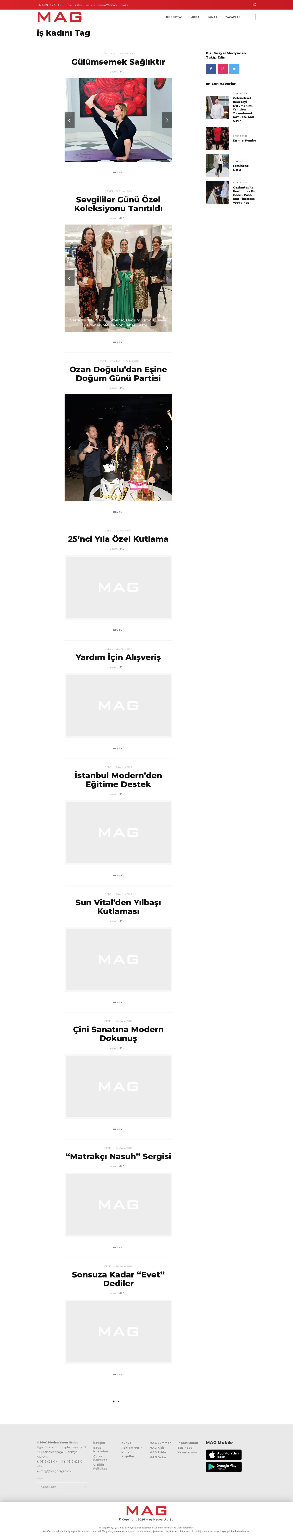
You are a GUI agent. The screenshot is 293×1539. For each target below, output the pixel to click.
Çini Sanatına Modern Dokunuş (118, 1033)
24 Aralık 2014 (124, 1020)
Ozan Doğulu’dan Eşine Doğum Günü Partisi (118, 373)
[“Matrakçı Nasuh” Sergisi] (118, 1205)
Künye (126, 1443)
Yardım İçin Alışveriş (118, 657)
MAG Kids (157, 1447)
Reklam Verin (132, 1447)
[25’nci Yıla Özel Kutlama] (118, 587)
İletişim (99, 1443)
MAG (122, 71)
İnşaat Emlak (188, 1443)
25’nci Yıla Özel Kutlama (118, 539)
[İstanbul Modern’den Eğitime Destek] (118, 832)
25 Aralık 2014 (124, 530)
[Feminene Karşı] (217, 165)
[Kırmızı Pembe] (217, 138)
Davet (108, 191)
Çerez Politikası (100, 1458)
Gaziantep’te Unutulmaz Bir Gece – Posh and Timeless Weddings (244, 195)
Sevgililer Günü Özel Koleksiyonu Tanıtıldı (118, 204)
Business (185, 1447)
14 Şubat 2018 (131, 360)
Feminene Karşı (241, 167)
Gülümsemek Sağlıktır (118, 62)
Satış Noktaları (100, 1449)
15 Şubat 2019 (127, 53)
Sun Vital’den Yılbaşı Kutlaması (118, 906)
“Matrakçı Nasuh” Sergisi (118, 1156)
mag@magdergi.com (55, 1471)
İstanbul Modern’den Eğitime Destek (118, 779)
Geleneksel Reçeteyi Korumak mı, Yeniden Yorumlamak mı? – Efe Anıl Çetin (243, 109)
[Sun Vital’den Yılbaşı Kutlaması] (118, 959)
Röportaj (109, 53)
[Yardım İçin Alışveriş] (118, 705)
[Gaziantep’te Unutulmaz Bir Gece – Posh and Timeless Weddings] (217, 192)
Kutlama (114, 360)
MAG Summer (160, 1443)
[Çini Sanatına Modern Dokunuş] (118, 1086)
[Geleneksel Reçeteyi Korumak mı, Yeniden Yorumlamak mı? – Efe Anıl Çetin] (217, 106)
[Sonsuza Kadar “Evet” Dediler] (118, 1332)
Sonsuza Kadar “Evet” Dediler (118, 1279)
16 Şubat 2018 (124, 191)
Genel (108, 530)
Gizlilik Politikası (100, 1466)
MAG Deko (157, 1457)
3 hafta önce (240, 93)
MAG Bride (157, 1452)
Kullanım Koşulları (128, 1454)
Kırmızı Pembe (244, 140)
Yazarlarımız (188, 1452)
